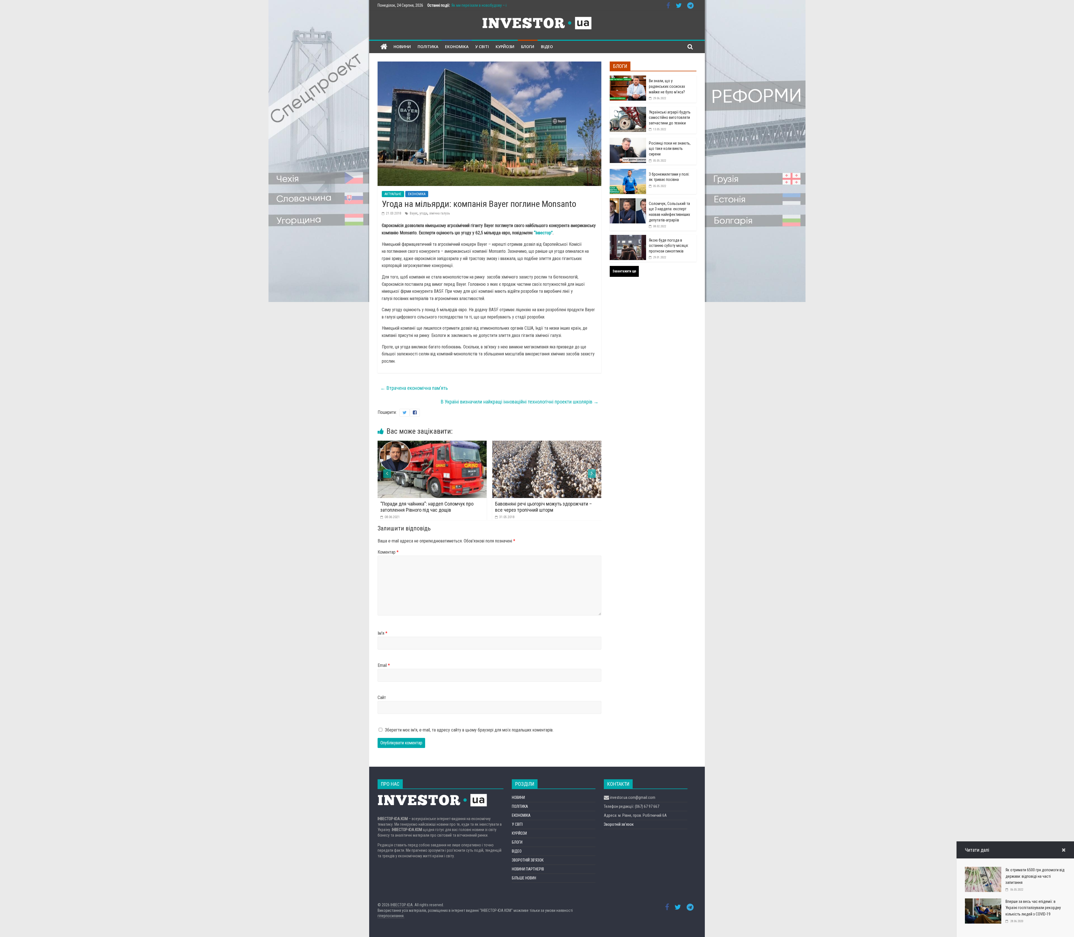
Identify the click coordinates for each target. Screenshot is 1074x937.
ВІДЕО (547, 46)
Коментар (388, 552)
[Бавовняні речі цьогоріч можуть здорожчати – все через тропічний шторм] (432, 444)
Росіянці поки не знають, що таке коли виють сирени (670, 148)
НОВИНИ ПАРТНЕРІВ (528, 869)
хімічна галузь (439, 213)
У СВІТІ (482, 46)
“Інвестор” (543, 232)
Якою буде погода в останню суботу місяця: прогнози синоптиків (669, 245)
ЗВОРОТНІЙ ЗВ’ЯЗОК (527, 860)
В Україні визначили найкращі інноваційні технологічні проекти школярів (520, 402)
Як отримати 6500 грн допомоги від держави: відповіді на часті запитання (1034, 876)
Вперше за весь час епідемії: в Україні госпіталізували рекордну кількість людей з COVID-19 (1033, 907)
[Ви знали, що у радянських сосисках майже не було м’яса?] (628, 78)
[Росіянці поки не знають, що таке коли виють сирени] (628, 141)
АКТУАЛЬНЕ (393, 194)
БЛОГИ (527, 46)
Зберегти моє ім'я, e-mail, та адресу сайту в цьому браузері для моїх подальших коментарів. (469, 730)
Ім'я (382, 633)
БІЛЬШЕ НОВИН (524, 878)
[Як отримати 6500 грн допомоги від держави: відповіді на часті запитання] (983, 870)
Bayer (414, 213)
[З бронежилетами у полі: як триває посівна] (628, 172)
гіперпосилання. (391, 916)
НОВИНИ (402, 46)
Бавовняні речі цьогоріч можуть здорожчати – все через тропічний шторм (429, 507)
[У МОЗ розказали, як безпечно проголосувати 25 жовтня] (547, 444)
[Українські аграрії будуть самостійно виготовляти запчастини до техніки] (628, 110)
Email (384, 665)
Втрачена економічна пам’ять (414, 388)
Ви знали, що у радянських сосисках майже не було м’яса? (667, 86)
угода (423, 213)
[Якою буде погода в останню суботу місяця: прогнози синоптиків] (628, 238)
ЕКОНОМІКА (456, 46)
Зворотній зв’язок (619, 824)
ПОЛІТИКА (428, 46)
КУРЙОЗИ (505, 46)
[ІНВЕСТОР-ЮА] (384, 47)
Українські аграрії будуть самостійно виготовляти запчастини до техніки (670, 117)
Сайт (382, 697)
